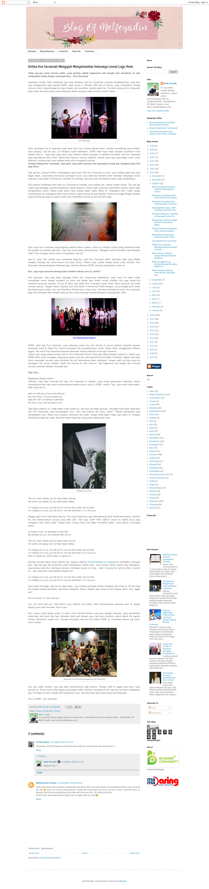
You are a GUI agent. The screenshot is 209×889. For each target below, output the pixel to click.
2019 (152, 172)
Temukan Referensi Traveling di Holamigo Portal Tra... (165, 215)
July (154, 287)
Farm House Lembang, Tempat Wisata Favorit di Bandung (164, 255)
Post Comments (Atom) (50, 858)
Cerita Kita (63, 51)
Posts (153, 708)
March (155, 303)
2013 (152, 334)
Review (152, 491)
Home (84, 853)
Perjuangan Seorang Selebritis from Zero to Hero (169, 676)
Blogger (122, 881)
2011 (152, 342)
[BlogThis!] (70, 707)
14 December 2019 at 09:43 (70, 783)
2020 (152, 169)
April (154, 299)
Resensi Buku (155, 488)
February (156, 307)
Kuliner (152, 451)
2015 (152, 327)
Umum (152, 508)
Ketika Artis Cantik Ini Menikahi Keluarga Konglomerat (168, 649)
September (157, 280)
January (156, 310)
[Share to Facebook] (76, 707)
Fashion (153, 418)
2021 (152, 165)
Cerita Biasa (154, 398)
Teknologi (153, 501)
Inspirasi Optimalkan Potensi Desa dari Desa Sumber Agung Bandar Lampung (162, 617)
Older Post (134, 853)
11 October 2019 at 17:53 (72, 762)
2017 (152, 319)
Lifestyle (57, 711)
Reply (38, 750)
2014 (152, 330)
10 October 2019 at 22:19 (61, 742)
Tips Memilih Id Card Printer (164, 241)
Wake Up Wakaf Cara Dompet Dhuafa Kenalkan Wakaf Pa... (164, 264)
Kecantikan (154, 438)
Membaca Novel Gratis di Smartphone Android (170, 558)
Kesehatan (154, 441)
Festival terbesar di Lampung (102, 562)
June (154, 291)
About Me (76, 51)
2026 (152, 146)
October (156, 183)
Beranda (32, 51)
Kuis (151, 448)
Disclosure (89, 51)
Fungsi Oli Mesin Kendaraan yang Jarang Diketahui (164, 229)
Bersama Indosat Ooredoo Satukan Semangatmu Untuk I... (163, 189)
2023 (152, 157)
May (154, 295)
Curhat (38, 711)
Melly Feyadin (50, 762)
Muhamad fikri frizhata (46, 783)
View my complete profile (158, 111)
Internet (152, 434)
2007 (152, 357)
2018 (152, 315)
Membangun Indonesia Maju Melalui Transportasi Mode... (164, 222)
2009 (152, 350)
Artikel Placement (157, 394)
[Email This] (67, 707)
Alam (151, 391)
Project (152, 484)
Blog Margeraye (47, 51)
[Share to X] (73, 707)
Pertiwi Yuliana (42, 742)
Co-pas (152, 401)
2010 (152, 346)
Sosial (152, 498)
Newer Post (34, 853)
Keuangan (154, 444)
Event (151, 414)
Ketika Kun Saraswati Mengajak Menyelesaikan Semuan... (164, 247)
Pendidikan (154, 471)
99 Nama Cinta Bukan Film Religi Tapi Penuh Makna (164, 196)
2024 (152, 153)
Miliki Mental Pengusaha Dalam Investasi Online (163, 236)
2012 (152, 338)
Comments (156, 713)
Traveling (153, 504)
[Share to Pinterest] (79, 707)
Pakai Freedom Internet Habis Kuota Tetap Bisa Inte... (163, 272)
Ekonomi (153, 408)
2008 (152, 353)
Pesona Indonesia (157, 478)
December (157, 176)
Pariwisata (154, 468)
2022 (152, 161)
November (157, 180)
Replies (42, 756)
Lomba (152, 458)
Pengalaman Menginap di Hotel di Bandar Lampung (170, 585)
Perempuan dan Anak (159, 474)
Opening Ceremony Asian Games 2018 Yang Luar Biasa (162, 132)
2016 (152, 323)
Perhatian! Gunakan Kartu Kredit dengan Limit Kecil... (165, 202)
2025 (152, 150)
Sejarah (152, 494)
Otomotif (153, 464)
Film (151, 425)
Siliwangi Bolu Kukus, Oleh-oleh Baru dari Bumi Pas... (164, 209)
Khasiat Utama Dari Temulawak (163, 128)
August (155, 283)
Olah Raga (154, 461)
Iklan (151, 431)
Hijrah (152, 428)
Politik (152, 481)
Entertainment (47, 711)
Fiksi (151, 421)
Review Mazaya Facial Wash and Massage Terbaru (162, 123)
